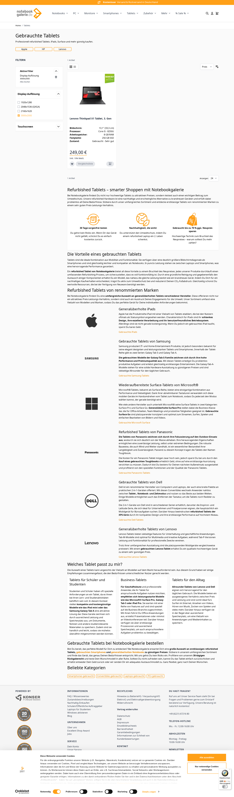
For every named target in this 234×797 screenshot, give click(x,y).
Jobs (69, 733)
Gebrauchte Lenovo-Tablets (133, 556)
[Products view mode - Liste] (74, 66)
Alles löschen (25, 82)
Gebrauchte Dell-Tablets (131, 519)
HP (43, 49)
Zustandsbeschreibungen (80, 699)
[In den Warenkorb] (110, 163)
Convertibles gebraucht (109, 676)
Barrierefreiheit (125, 729)
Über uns (72, 727)
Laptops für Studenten (79, 709)
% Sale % (181, 13)
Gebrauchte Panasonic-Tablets (134, 472)
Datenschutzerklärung (128, 783)
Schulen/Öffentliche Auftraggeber (84, 706)
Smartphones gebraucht (81, 676)
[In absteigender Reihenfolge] (217, 66)
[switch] (83, 791)
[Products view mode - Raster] (71, 66)
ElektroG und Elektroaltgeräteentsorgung (138, 699)
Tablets (131, 13)
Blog (69, 715)
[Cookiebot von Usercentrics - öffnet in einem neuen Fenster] (22, 792)
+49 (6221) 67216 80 (179, 713)
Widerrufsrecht (125, 702)
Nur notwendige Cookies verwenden (207, 768)
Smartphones (111, 13)
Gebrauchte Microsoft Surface (134, 422)
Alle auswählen (207, 757)
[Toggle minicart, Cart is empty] (217, 13)
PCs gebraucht (155, 676)
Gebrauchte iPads (128, 331)
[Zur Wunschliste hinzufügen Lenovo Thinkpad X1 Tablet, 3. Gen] (72, 163)
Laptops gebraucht (134, 676)
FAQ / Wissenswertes (78, 696)
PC (74, 13)
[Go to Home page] (29, 13)
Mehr (164, 13)
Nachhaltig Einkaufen (78, 702)
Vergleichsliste (85, 163)
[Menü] (229, 770)
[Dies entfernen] (56, 77)
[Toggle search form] (207, 13)
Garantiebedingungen (128, 732)
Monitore (89, 13)
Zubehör (148, 13)
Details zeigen (149, 791)
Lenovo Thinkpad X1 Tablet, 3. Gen (90, 118)
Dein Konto (73, 746)
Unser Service (74, 749)
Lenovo (62, 49)
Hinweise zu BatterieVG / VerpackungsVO (138, 696)
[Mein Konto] (212, 13)
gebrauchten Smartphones (91, 652)
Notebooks (58, 13)
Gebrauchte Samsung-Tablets (134, 375)
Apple (24, 49)
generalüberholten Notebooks (127, 652)
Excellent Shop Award (78, 730)
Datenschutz (123, 715)
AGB (119, 719)
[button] (39, 60)
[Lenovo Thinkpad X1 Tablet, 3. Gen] (92, 95)
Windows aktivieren (77, 712)
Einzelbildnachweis (127, 725)
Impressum (123, 722)
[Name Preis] (207, 67)
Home (18, 25)
